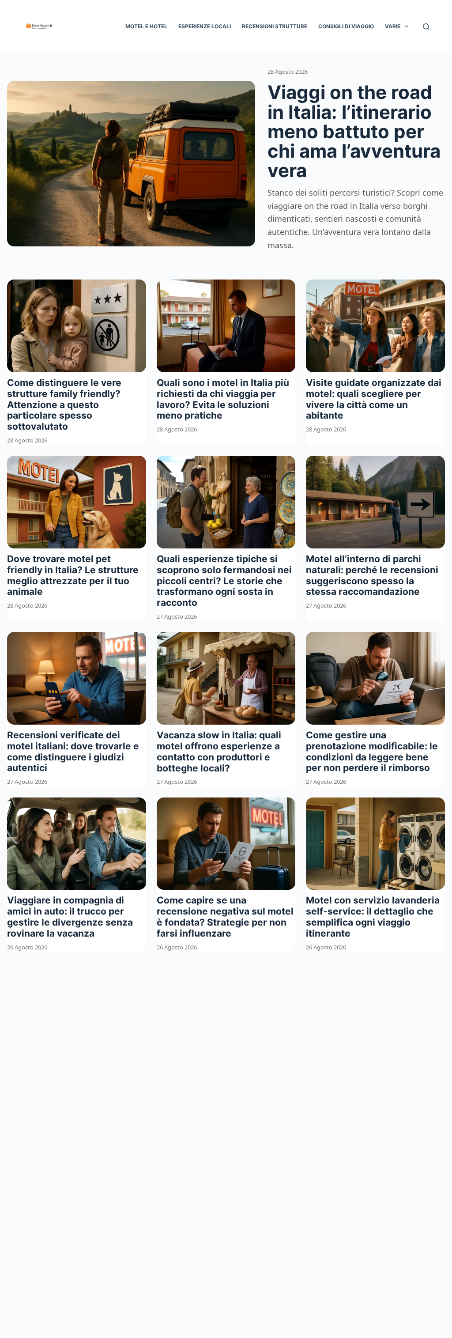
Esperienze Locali (204, 26)
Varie (392, 26)
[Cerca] (426, 26)
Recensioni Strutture (274, 26)
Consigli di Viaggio (346, 26)
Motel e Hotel (146, 26)
